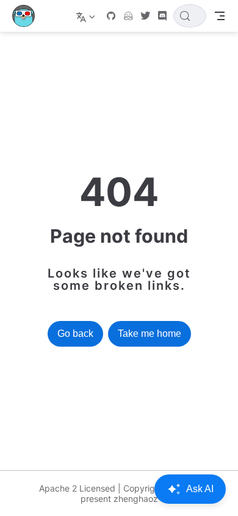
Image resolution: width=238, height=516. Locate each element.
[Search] (189, 16)
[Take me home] (27, 16)
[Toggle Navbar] (219, 16)
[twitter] (145, 15)
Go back (75, 333)
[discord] (162, 15)
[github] (111, 15)
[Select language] (87, 16)
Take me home (149, 333)
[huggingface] (128, 15)
